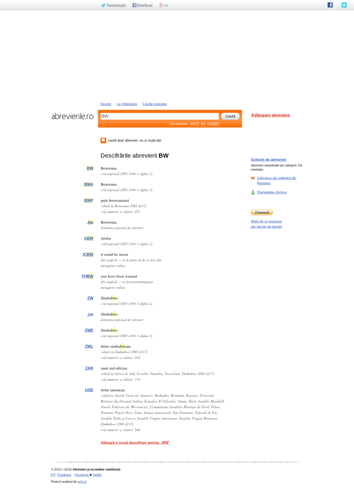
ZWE (89, 330)
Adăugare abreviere (270, 115)
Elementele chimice (272, 192)
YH (87, 276)
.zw (90, 314)
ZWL (89, 346)
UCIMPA (213, 124)
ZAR (89, 368)
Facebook (82, 475)
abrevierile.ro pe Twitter (344, 5)
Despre (106, 104)
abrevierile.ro (72, 116)
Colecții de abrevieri (268, 159)
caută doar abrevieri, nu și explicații (134, 140)
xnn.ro (82, 482)
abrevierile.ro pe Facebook (330, 5)
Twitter (97, 475)
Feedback (64, 475)
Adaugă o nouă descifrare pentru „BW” (135, 442)
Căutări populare (155, 104)
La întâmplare (127, 104)
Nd (203, 124)
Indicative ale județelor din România (276, 180)
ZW (90, 298)
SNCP (194, 124)
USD (89, 390)
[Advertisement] (177, 55)
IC (88, 254)
